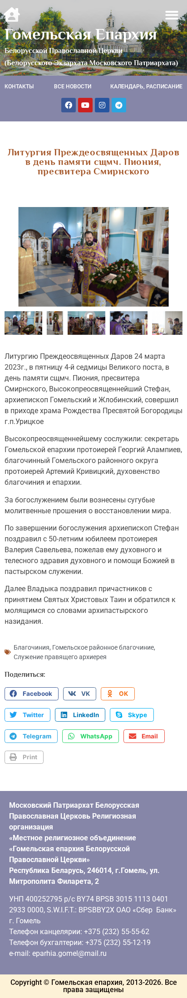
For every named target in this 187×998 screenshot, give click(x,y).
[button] (172, 15)
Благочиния (31, 647)
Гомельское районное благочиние (103, 647)
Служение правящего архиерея (60, 657)
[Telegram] (119, 105)
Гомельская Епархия (81, 34)
